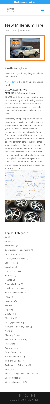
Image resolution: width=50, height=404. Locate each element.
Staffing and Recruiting (15, 356)
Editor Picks (10, 262)
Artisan (8, 241)
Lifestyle (8, 314)
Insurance (9, 301)
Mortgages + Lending (14, 322)
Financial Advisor (12, 284)
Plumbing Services (13, 335)
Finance (8, 279)
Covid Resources (12, 254)
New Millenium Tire (13, 82)
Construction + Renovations (17, 250)
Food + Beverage (13, 288)
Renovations (10, 348)
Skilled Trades (11, 352)
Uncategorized (11, 377)
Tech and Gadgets (13, 360)
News (7, 331)
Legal (7, 309)
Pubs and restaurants (14, 339)
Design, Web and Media (15, 258)
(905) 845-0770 (20, 89)
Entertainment (11, 271)
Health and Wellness (14, 292)
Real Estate (10, 343)
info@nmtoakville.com (25, 93)
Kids (7, 305)
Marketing (9, 318)
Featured (9, 275)
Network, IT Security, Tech (17, 326)
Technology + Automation (17, 365)
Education (9, 267)
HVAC (7, 296)
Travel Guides (11, 369)
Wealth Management (14, 382)
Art (6, 237)
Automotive (24, 30)
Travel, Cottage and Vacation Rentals (21, 373)
